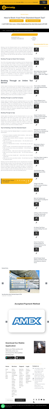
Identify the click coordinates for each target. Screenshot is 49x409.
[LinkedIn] (24, 180)
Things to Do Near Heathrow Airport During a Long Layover (40, 185)
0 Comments (9, 295)
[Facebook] (18, 180)
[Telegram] (28, 180)
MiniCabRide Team (15, 37)
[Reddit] (22, 180)
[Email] (30, 182)
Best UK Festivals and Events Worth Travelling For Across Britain (41, 200)
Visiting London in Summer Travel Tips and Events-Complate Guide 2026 (41, 214)
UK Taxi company (26, 87)
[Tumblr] (26, 182)
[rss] (33, 402)
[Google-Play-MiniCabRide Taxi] (10, 356)
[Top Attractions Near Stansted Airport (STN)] (24, 281)
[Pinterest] (28, 182)
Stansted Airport (24, 14)
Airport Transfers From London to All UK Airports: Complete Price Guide (40, 116)
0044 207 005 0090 (38, 379)
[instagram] (39, 399)
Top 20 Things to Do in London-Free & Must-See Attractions (40, 102)
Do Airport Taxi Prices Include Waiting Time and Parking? (40, 229)
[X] (20, 180)
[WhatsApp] (26, 180)
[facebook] (33, 399)
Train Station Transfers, (14, 66)
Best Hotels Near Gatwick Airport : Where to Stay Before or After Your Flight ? (41, 73)
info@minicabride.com (39, 378)
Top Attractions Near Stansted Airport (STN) (12, 294)
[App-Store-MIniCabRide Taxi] (20, 356)
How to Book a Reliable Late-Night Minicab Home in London (40, 87)
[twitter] (36, 399)
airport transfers (29, 65)
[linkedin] (44, 399)
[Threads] (30, 180)
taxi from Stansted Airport (14, 131)
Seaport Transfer (4, 66)
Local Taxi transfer (23, 66)
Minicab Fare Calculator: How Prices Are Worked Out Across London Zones (41, 131)
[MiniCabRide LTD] (8, 5)
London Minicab (38, 405)
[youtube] (41, 399)
